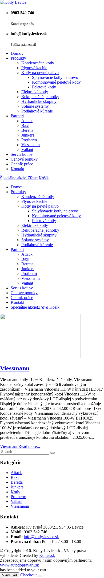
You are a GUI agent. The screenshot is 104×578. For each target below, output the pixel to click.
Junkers (27, 135)
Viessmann (30, 144)
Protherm (29, 140)
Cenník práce (22, 164)
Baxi (25, 125)
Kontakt (17, 168)
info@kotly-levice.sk (41, 536)
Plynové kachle (34, 67)
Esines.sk (47, 555)
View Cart (9, 575)
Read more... (29, 446)
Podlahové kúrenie (37, 111)
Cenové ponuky (24, 159)
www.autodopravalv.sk (19, 565)
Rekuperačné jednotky (40, 96)
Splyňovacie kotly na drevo (55, 77)
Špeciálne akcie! (19, 178)
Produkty (18, 58)
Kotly (15, 492)
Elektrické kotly (34, 92)
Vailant (27, 149)
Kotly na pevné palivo (40, 72)
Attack (27, 120)
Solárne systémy (35, 106)
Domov (17, 53)
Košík (44, 178)
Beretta (27, 130)
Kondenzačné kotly (37, 63)
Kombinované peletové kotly (56, 82)
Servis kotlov (22, 154)
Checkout (28, 575)
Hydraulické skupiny (39, 101)
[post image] (52, 336)
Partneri (17, 116)
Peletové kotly (44, 87)
